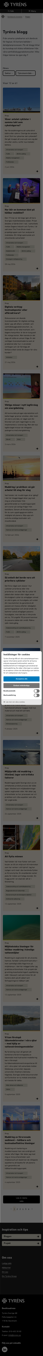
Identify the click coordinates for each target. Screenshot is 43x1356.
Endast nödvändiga (21, 685)
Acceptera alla (21, 679)
